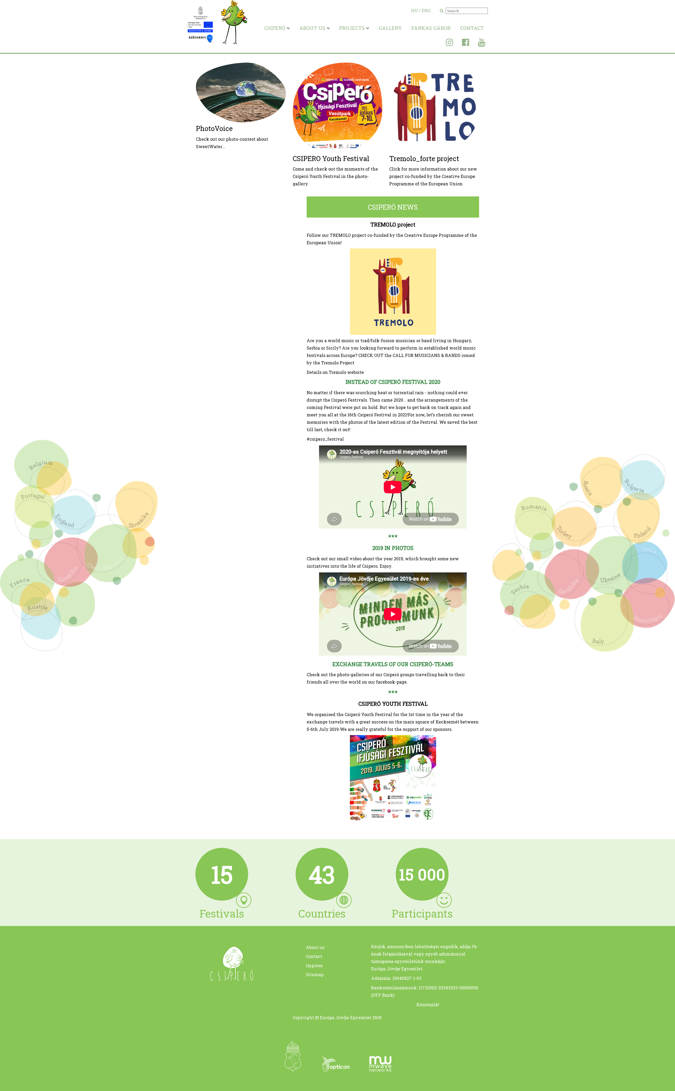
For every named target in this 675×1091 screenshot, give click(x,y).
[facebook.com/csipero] (461, 43)
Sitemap (315, 974)
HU (414, 10)
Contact (472, 28)
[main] (222, 979)
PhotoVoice (214, 128)
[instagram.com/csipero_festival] (445, 43)
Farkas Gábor (431, 28)
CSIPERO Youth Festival (331, 158)
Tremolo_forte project (424, 158)
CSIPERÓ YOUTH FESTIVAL (393, 703)
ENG (426, 10)
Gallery (390, 28)
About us (315, 947)
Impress (314, 965)
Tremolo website (346, 372)
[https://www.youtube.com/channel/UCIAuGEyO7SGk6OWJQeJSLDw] (477, 43)
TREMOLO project (392, 224)
